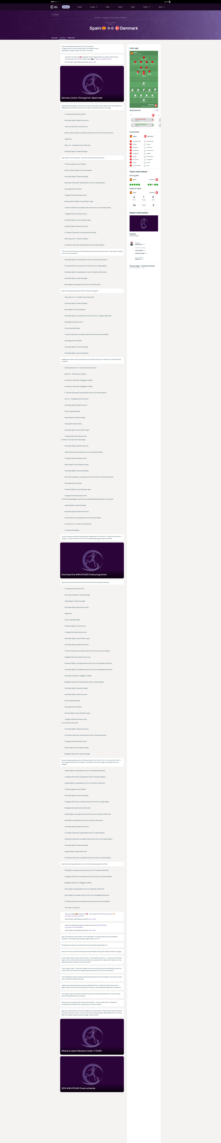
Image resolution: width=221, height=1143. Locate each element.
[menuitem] (68, 7)
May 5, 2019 (92, 62)
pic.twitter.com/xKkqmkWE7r (74, 927)
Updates (63, 38)
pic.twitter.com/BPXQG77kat (102, 59)
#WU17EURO (78, 59)
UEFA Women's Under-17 (54, 7)
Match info (71, 38)
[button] (93, 7)
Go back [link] (56, 14)
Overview (54, 38)
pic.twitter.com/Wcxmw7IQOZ (74, 916)
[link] (66, 7)
